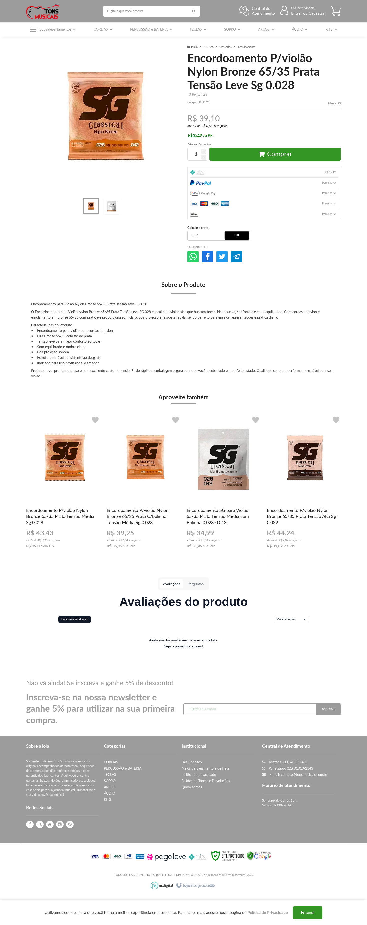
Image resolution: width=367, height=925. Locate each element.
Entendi (307, 913)
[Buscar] (194, 11)
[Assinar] (328, 709)
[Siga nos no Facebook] (30, 824)
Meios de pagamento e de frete (205, 768)
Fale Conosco (192, 762)
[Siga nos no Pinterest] (70, 824)
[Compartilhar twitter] (222, 256)
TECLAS (110, 775)
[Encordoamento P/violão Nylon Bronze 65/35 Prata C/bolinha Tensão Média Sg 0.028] (143, 483)
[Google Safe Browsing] (259, 856)
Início (194, 47)
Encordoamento (246, 47)
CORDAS (208, 47)
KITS (107, 800)
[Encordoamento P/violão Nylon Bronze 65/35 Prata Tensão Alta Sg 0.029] (304, 483)
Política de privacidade (199, 775)
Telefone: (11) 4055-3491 (288, 762)
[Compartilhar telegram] (236, 256)
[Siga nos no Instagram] (60, 824)
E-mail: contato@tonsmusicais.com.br (297, 775)
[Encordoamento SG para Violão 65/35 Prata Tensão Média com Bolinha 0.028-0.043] (223, 483)
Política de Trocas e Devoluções (206, 781)
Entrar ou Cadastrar (308, 13)
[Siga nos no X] (40, 824)
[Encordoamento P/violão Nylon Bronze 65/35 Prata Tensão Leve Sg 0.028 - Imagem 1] (91, 206)
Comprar (279, 154)
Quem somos (192, 787)
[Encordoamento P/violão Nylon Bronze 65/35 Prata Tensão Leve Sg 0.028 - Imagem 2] (112, 206)
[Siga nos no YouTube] (50, 824)
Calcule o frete (197, 227)
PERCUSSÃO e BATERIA (122, 768)
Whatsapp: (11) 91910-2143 (290, 768)
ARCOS (109, 787)
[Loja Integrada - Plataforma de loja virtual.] (195, 885)
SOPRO (110, 781)
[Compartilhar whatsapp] (193, 256)
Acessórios (225, 47)
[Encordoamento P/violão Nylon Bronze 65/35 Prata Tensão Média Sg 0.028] (63, 483)
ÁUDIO (109, 793)
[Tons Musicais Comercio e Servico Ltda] (44, 11)
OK (236, 235)
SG (339, 103)
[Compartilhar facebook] (207, 256)
